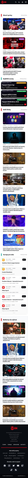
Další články (7, 109)
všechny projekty (23, 458)
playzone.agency (12, 455)
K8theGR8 (16, 144)
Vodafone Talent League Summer (11, 263)
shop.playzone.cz (8, 458)
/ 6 (24, 268)
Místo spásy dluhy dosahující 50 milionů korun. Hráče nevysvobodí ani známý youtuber (13, 381)
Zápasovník (16, 444)
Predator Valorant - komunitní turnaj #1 (12, 281)
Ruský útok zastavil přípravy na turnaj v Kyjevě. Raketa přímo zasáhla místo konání (13, 169)
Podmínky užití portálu (14, 437)
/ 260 (23, 305)
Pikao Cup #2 (5, 308)
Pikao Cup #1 (5, 290)
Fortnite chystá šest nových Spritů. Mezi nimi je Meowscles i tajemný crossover (13, 128)
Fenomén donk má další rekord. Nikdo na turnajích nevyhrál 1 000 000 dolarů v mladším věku (14, 210)
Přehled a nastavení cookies (14, 434)
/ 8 (24, 259)
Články (4, 444)
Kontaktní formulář (14, 441)
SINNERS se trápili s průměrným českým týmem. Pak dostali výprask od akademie (14, 230)
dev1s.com (5, 453)
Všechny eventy (23, 78)
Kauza (11, 165)
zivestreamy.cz (16, 458)
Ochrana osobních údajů (14, 436)
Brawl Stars (8, 288)
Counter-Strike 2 (9, 260)
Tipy (10, 398)
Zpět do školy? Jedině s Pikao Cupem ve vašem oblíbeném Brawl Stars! (13, 249)
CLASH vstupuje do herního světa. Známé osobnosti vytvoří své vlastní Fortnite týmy (14, 52)
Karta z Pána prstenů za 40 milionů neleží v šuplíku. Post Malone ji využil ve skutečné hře (14, 339)
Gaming (9, 50)
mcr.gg (5, 455)
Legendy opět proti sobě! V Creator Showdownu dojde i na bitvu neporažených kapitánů (12, 73)
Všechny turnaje (23, 254)
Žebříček (12, 207)
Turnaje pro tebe (8, 254)
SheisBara (16, 125)
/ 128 (23, 287)
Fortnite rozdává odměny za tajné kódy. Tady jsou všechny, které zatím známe (13, 401)
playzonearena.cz (21, 453)
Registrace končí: (10, 283)
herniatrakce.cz (12, 453)
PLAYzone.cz (10, 475)
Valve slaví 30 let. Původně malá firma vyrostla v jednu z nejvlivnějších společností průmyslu (13, 189)
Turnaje (10, 444)
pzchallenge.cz (21, 455)
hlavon (15, 377)
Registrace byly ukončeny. (7, 265)
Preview (9, 69)
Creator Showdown (7, 272)
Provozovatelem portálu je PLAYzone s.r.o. (14, 432)
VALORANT (8, 279)
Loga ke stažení (14, 439)
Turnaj (11, 247)
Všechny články (24, 15)
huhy (15, 31)
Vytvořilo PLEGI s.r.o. (21, 475)
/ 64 (24, 278)
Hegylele (16, 247)
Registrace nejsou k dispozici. (8, 274)
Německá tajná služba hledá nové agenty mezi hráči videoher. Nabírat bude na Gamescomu (14, 148)
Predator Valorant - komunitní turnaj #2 (12, 299)
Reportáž (12, 227)
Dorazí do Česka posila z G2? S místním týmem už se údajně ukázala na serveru (13, 33)
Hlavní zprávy (7, 15)
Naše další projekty (14, 450)
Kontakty (23, 444)
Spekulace (10, 31)
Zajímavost (10, 144)
